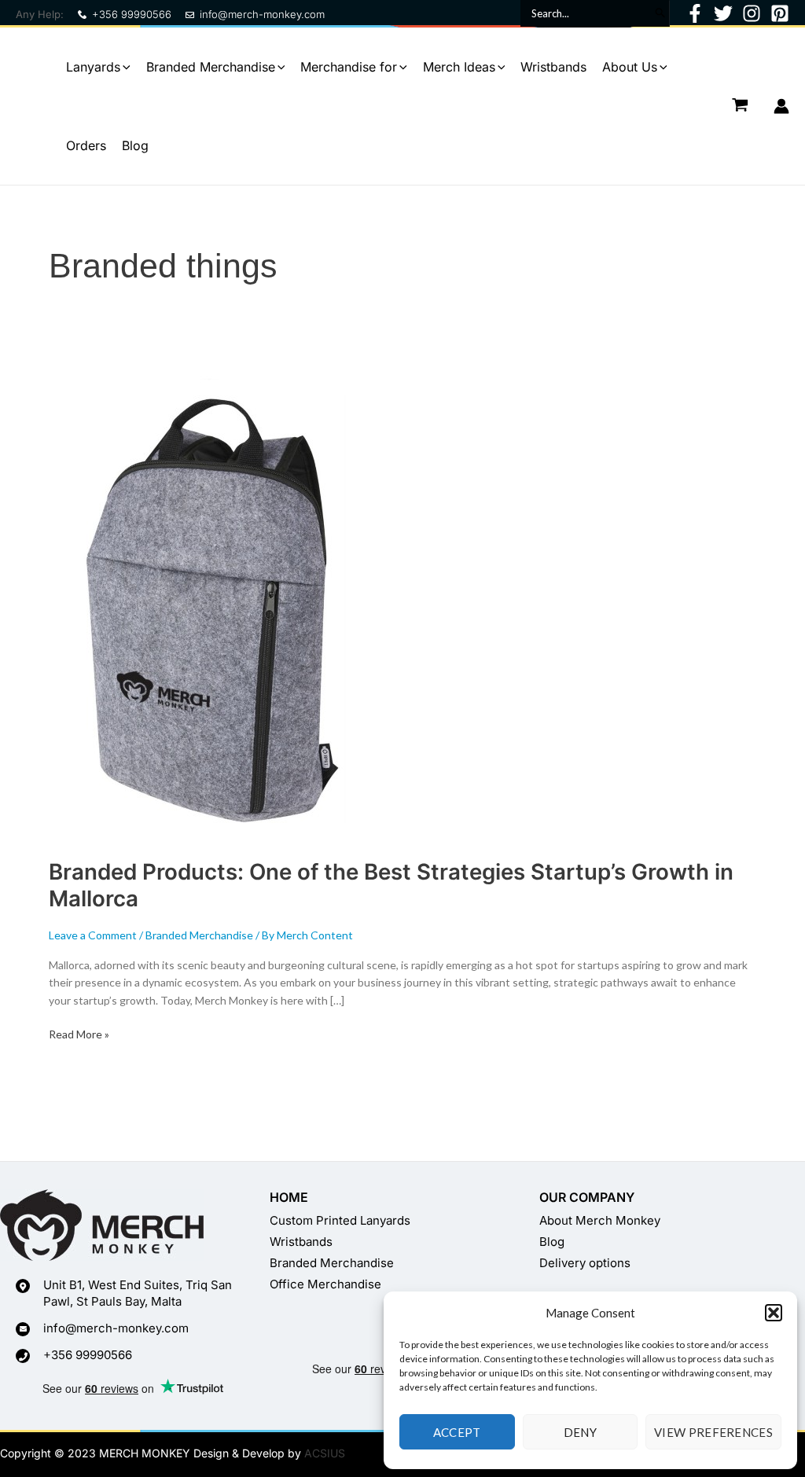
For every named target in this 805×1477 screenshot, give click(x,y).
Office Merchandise (325, 1284)
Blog (551, 1241)
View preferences (713, 1432)
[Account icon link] (781, 106)
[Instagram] (751, 13)
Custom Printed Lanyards (340, 1220)
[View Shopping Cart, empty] (740, 106)
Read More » (79, 1033)
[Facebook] (695, 13)
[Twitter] (723, 13)
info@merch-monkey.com (262, 14)
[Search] (659, 13)
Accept (457, 1432)
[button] (773, 1313)
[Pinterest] (779, 13)
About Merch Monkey (599, 1220)
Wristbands (301, 1241)
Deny (580, 1432)
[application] (125, 66)
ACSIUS (324, 1453)
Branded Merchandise (199, 935)
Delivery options (584, 1262)
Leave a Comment (93, 935)
